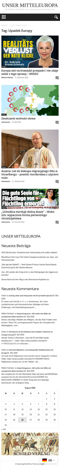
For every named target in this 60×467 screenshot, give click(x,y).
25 (14, 420)
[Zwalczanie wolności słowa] (30, 100)
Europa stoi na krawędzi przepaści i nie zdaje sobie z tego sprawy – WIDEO (29, 72)
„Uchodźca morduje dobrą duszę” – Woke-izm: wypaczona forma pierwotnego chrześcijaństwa (28, 215)
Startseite (4, 25)
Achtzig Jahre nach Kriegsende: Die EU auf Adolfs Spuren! (30, 295)
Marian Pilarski (7, 77)
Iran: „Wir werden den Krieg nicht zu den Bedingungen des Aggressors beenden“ (29, 273)
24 (6, 420)
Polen (4, 67)
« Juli (3, 429)
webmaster (5, 122)
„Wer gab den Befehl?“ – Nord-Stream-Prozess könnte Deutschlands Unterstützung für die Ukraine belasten (29, 266)
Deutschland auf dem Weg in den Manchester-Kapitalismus (25, 279)
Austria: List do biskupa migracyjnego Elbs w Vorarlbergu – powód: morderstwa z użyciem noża (29, 174)
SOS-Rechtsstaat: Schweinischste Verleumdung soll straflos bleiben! (29, 252)
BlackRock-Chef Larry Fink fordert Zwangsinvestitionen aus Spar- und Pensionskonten (29, 258)
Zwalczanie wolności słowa (18, 118)
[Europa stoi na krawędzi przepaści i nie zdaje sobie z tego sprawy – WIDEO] (30, 52)
